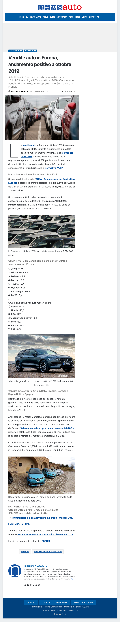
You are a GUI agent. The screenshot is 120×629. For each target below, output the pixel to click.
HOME (21, 17)
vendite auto (29, 145)
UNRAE (25, 551)
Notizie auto (30, 51)
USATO (85, 17)
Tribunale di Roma (72, 607)
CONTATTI (46, 602)
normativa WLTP (54, 168)
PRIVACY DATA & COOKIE (83, 602)
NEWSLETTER (61, 602)
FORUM (46, 541)
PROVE (45, 17)
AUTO (38, 17)
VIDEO (77, 17)
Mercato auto (16, 51)
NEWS (32, 17)
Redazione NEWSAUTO (21, 91)
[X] (30, 585)
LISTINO (92, 17)
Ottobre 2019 (66, 517)
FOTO (71, 17)
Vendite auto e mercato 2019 (48, 551)
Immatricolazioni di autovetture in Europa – (35, 517)
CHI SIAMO (31, 602)
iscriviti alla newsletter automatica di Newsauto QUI (45, 534)
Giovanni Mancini (70, 610)
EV (27, 17)
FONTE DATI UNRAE (19, 524)
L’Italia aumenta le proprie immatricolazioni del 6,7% (46, 428)
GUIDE (52, 17)
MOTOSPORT (62, 17)
